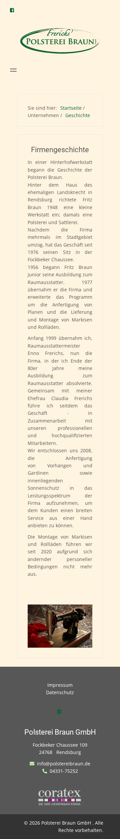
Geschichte (77, 115)
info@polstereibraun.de (63, 763)
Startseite (71, 108)
